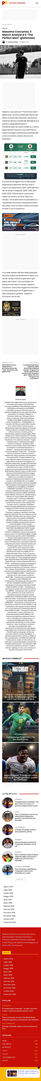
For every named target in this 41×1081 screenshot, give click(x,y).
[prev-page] (3, 786)
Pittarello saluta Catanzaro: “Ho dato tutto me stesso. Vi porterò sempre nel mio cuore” (26, 804)
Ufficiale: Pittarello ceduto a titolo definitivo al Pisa (25, 831)
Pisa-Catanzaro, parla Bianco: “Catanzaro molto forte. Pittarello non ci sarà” (26, 871)
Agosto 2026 (8, 887)
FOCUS (9, 24)
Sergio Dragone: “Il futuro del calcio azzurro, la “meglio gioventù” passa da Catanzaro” (20, 777)
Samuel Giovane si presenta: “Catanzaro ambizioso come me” (26, 844)
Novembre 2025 (9, 916)
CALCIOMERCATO (20, 734)
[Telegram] (23, 1076)
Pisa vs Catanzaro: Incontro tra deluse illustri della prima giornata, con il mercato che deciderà (20, 696)
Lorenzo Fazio (13, 42)
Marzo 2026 (7, 903)
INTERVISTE (18, 799)
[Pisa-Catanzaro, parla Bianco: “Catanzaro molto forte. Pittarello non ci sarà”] (7, 870)
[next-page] (7, 786)
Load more (19, 879)
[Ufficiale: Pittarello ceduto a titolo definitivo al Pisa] (7, 829)
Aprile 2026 (7, 900)
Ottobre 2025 (8, 919)
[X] (28, 1076)
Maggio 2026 (8, 896)
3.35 (15, 156)
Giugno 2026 (8, 893)
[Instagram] (18, 1076)
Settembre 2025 (9, 922)
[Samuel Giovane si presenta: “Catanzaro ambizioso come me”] (7, 843)
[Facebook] (13, 1076)
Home (4, 24)
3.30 (15, 162)
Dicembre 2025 (9, 913)
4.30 (19, 162)
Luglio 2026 (7, 890)
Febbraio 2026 (8, 906)
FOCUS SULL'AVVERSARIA (22, 866)
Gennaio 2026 (8, 909)
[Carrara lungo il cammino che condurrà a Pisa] (20, 722)
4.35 (19, 156)
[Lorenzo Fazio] (4, 42)
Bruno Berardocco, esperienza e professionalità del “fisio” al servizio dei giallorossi (9, 368)
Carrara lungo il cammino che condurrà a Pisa (20, 738)
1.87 (10, 156)
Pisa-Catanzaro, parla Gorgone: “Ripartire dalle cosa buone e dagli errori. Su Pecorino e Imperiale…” (26, 858)
